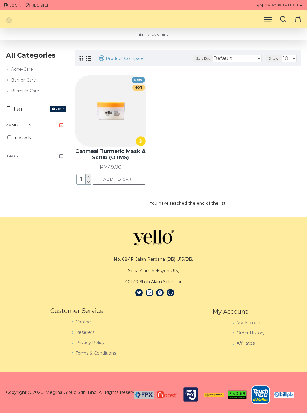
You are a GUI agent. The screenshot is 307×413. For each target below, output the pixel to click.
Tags (12, 155)
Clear (60, 109)
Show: (274, 58)
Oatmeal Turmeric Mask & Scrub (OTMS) (110, 154)
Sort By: (203, 58)
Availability (18, 125)
